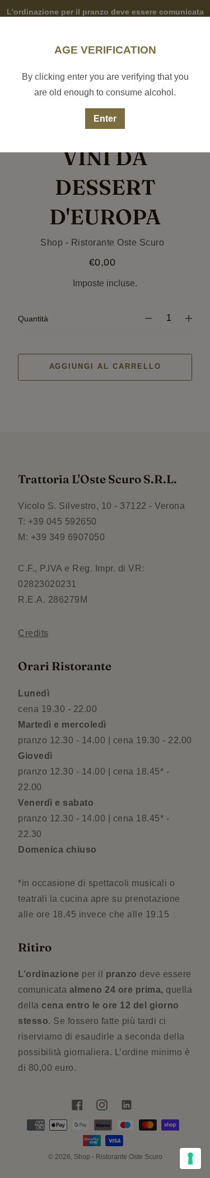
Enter (105, 118)
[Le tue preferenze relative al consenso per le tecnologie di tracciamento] (190, 1158)
